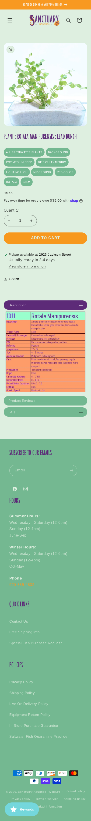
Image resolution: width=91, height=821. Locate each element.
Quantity (11, 210)
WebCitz (54, 792)
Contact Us (18, 621)
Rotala (11, 181)
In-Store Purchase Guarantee (33, 726)
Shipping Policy (22, 693)
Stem (27, 181)
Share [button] (14, 279)
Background (58, 152)
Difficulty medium (52, 162)
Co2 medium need (19, 162)
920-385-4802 (22, 585)
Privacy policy (20, 799)
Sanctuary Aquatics (32, 792)
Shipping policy (74, 799)
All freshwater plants (24, 152)
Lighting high (17, 172)
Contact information (48, 806)
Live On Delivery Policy (29, 704)
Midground (42, 172)
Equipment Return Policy (30, 715)
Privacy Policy (21, 682)
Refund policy (75, 791)
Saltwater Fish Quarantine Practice (38, 736)
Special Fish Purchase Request (35, 643)
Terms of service (46, 799)
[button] (9, 20)
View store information (27, 266)
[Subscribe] (71, 470)
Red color (65, 172)
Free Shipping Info (24, 632)
